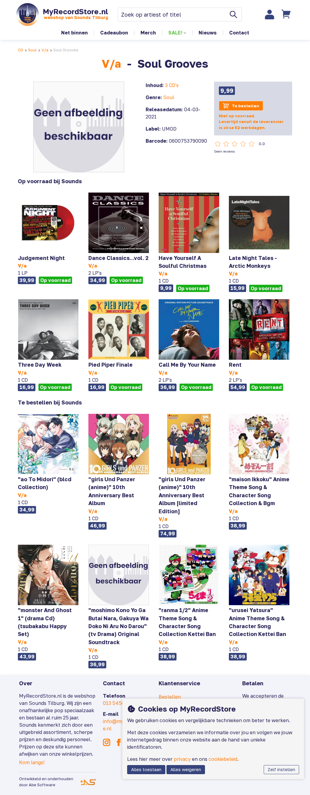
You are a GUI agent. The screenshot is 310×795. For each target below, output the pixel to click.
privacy (182, 759)
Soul (32, 49)
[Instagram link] (106, 742)
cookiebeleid (223, 759)
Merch (148, 33)
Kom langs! (32, 762)
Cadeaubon (114, 33)
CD (20, 49)
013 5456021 (118, 703)
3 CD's (172, 85)
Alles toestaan (146, 769)
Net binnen (74, 33)
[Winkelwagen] (287, 14)
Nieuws (208, 33)
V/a (44, 49)
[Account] (270, 14)
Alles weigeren (185, 769)
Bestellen (170, 697)
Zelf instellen (281, 769)
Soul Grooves (65, 49)
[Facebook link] (118, 742)
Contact (239, 33)
